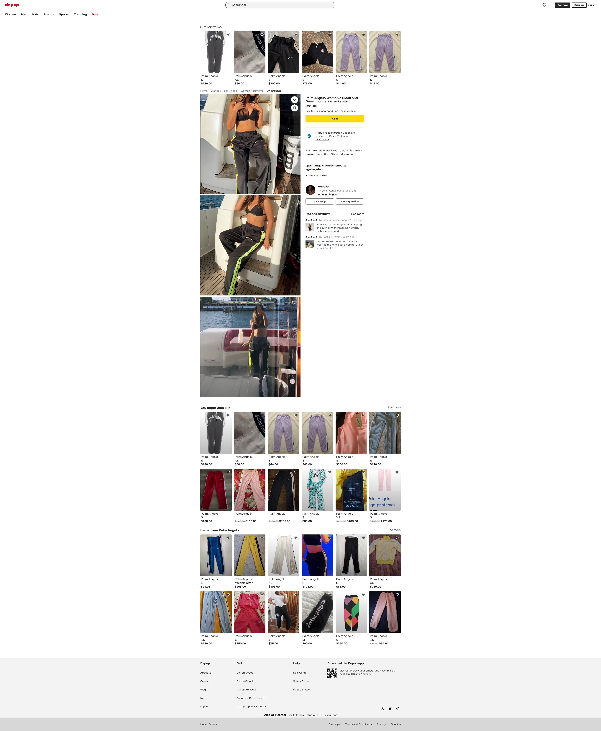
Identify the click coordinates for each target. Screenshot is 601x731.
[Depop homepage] (12, 5)
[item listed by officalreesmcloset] (317, 433)
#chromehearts (335, 165)
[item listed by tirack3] (216, 612)
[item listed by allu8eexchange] (283, 555)
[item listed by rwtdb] (317, 612)
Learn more (322, 139)
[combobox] (280, 5)
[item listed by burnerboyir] (249, 490)
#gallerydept (315, 169)
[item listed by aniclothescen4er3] (351, 490)
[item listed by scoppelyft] (351, 612)
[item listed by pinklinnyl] (351, 555)
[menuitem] (10, 14)
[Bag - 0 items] (550, 5)
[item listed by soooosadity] (283, 490)
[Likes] (544, 5)
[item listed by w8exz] (385, 490)
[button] (341, 194)
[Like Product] (228, 35)
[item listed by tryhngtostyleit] (317, 555)
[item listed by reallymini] (283, 433)
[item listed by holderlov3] (317, 490)
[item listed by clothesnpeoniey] (283, 612)
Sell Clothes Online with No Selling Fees (313, 715)
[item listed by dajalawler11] (385, 433)
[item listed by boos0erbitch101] (249, 433)
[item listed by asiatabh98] (249, 612)
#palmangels (315, 165)
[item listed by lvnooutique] (249, 555)
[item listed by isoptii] (351, 433)
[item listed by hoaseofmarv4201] (385, 612)
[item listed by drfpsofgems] (216, 433)
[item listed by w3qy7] (216, 490)
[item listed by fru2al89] (216, 555)
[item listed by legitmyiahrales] (385, 555)
